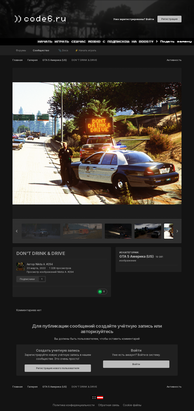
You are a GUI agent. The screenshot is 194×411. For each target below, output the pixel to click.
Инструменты (164, 212)
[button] (17, 231)
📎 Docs (63, 50)
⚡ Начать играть (85, 50)
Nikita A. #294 (44, 264)
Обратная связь (108, 405)
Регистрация (169, 18)
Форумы (21, 50)
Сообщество (41, 50)
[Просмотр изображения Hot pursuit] (118, 231)
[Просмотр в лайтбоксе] (97, 143)
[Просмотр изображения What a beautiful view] (82, 231)
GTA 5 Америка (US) (136, 256)
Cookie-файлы (132, 405)
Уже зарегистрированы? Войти (133, 18)
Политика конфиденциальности (74, 405)
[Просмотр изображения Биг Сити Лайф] (148, 231)
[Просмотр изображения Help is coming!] (41, 231)
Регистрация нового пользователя (57, 368)
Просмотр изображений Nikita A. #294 (50, 271)
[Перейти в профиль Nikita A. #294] (20, 266)
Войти (136, 364)
